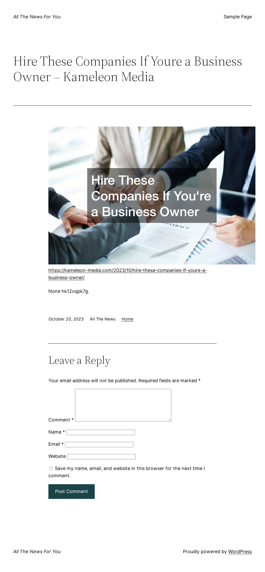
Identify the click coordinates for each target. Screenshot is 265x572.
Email (56, 444)
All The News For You (37, 16)
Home (127, 319)
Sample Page (238, 16)
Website (57, 456)
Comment (61, 419)
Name (56, 432)
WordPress (240, 551)
